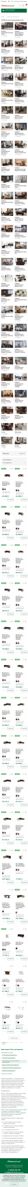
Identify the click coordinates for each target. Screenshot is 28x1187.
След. (3, 1044)
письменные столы (14, 1109)
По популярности (7, 462)
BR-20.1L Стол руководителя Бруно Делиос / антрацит (6, 789)
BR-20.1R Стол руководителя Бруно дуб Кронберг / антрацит (19, 828)
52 (21, 1042)
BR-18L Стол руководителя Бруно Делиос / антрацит (6, 560)
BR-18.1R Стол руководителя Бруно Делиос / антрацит (6, 751)
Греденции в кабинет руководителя (11, 1067)
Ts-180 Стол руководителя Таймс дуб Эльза (20, 980)
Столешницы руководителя (9, 1055)
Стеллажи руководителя (8, 1058)
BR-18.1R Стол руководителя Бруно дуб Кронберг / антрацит (19, 751)
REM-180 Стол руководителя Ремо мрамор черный (6, 1017)
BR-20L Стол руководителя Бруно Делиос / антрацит (6, 636)
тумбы (25, 1109)
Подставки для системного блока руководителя (10, 1061)
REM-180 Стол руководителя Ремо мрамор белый (19, 1017)
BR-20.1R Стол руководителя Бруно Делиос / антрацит (6, 827)
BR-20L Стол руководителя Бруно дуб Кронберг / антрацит (19, 637)
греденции (4, 1111)
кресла (21, 1109)
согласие (22, 1175)
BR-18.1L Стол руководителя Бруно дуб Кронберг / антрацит (19, 713)
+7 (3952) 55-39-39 (14, 1172)
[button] (5, 480)
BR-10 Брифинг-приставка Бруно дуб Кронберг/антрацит (6, 944)
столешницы (11, 1111)
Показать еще (14, 1038)
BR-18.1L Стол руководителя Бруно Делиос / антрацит (6, 712)
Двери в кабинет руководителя (10, 1065)
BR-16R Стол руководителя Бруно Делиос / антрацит (6, 522)
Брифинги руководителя (8, 1070)
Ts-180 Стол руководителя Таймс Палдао (6, 980)
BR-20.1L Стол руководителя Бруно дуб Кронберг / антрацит (19, 790)
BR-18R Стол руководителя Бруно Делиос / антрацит (6, 598)
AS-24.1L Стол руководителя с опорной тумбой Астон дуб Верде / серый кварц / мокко (7, 866)
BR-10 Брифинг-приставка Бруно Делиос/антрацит (20, 865)
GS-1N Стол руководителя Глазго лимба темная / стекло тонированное (6, 905)
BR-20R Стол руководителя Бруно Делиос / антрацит (6, 674)
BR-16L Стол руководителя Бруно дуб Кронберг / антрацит (19, 484)
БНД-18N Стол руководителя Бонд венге (19, 943)
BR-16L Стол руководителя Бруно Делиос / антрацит (6, 483)
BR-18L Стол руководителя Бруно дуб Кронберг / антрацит (19, 561)
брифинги (17, 1111)
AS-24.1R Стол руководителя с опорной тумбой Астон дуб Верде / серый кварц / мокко (20, 905)
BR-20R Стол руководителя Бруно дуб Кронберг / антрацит (19, 675)
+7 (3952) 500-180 (14, 1170)
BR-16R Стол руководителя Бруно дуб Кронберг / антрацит (19, 522)
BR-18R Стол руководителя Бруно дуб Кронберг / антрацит (19, 599)
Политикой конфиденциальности (18, 1180)
